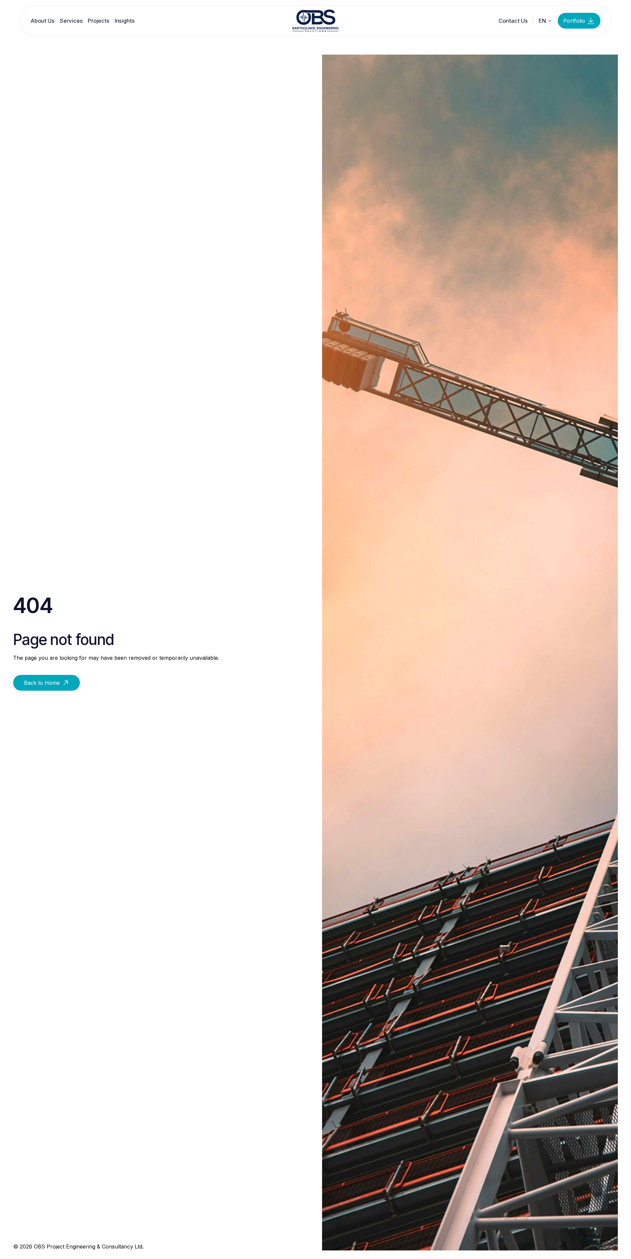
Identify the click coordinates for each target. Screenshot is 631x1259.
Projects (98, 20)
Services (71, 20)
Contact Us (513, 20)
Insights (125, 20)
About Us (43, 20)
